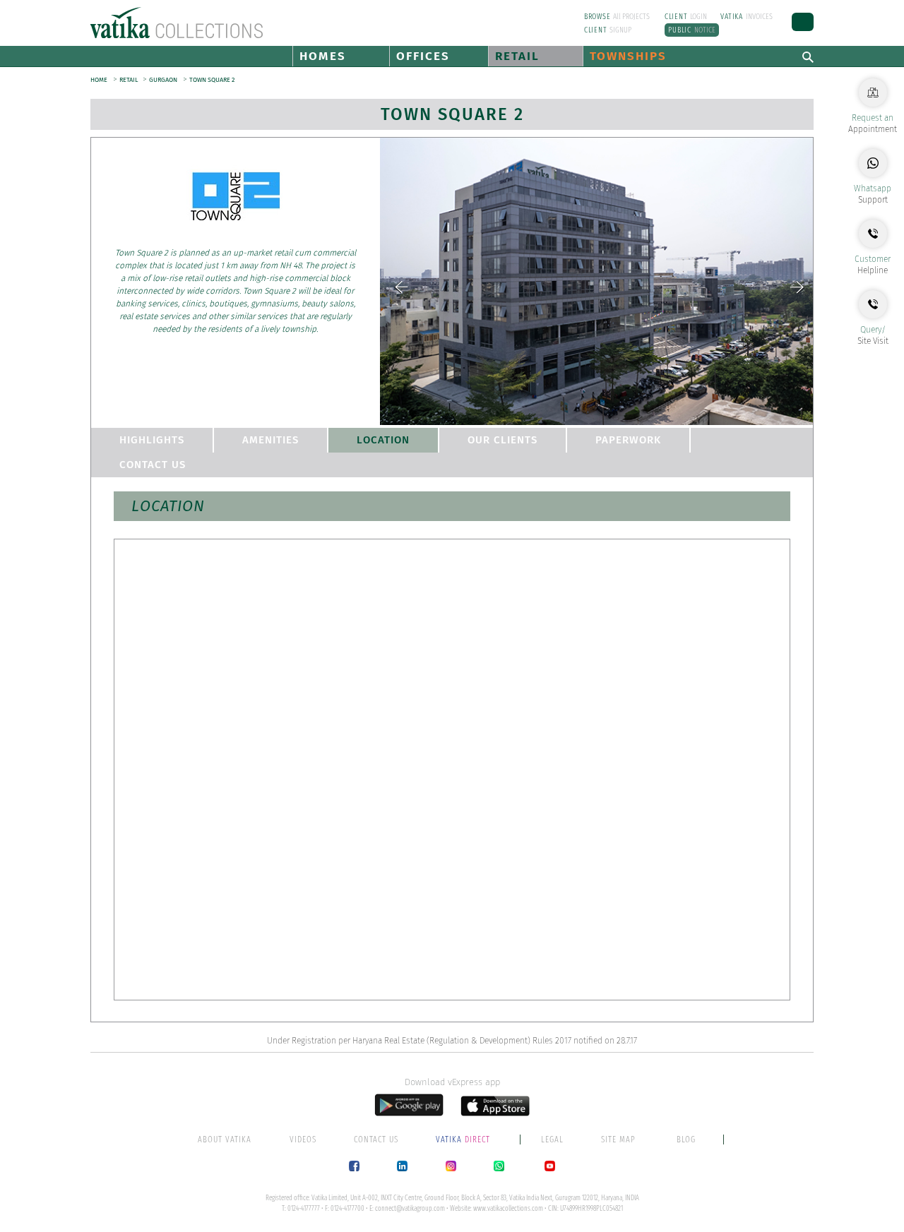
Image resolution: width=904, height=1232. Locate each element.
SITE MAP (618, 1139)
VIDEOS (303, 1139)
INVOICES (746, 16)
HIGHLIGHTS (151, 439)
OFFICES (423, 56)
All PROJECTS (617, 16)
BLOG (686, 1139)
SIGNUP (608, 30)
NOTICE (691, 30)
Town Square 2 (452, 114)
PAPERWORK (628, 439)
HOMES (322, 56)
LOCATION (383, 439)
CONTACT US (152, 464)
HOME (98, 79)
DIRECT (464, 1139)
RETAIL (517, 56)
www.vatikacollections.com (508, 1208)
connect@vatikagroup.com (410, 1208)
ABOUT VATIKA (224, 1139)
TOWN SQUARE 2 (211, 79)
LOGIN (686, 16)
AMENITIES (270, 439)
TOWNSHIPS (628, 56)
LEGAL (552, 1139)
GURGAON (163, 79)
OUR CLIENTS (502, 439)
